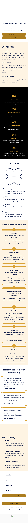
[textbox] (14, 2)
